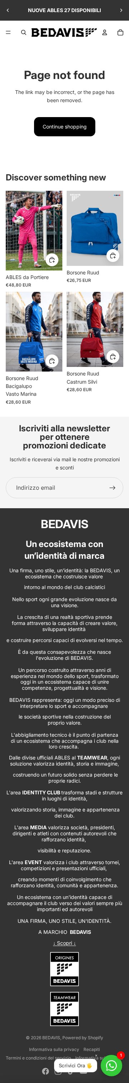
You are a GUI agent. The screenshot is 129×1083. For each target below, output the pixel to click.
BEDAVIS (51, 1037)
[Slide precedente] (8, 10)
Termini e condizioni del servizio (38, 1058)
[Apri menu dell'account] (105, 32)
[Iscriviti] (112, 487)
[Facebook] (45, 1071)
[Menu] (8, 32)
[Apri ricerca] (24, 32)
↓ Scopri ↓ (64, 943)
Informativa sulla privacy (54, 1049)
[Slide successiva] (121, 10)
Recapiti (91, 1049)
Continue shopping (65, 126)
